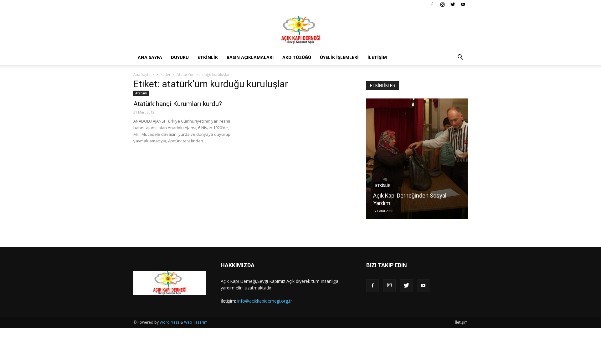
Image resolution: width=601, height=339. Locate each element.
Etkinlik (208, 57)
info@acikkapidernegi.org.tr (264, 301)
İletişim (377, 57)
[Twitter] (452, 4)
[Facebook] (432, 4)
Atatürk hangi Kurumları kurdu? (177, 104)
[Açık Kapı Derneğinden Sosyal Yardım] (417, 158)
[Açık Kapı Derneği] (300, 30)
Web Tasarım (196, 322)
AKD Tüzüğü (296, 57)
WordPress (169, 322)
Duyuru (180, 57)
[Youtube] (463, 4)
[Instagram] (442, 4)
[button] (460, 58)
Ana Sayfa (150, 57)
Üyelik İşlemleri (339, 57)
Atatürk (141, 93)
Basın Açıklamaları (250, 57)
